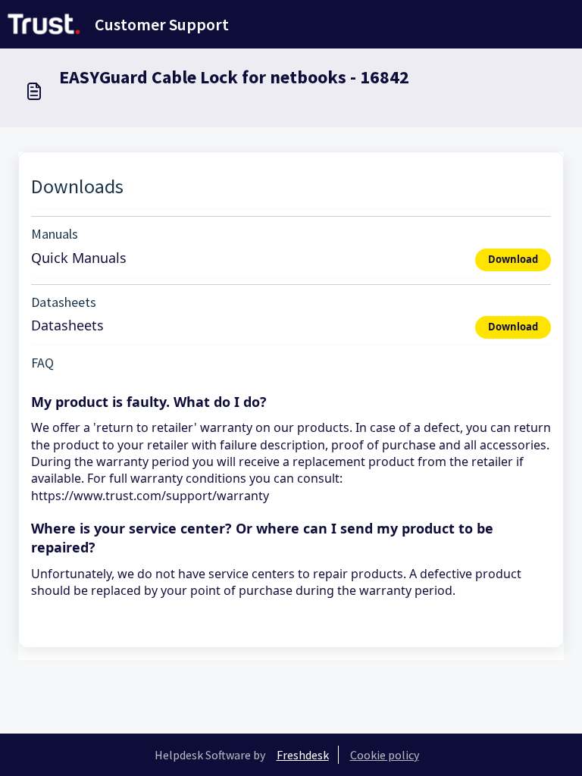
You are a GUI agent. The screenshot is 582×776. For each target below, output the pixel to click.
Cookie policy (384, 754)
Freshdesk (303, 754)
